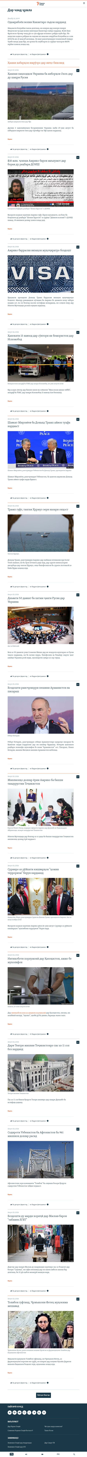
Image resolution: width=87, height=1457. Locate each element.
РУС (58, 1454)
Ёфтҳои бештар (43, 1395)
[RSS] (39, 1412)
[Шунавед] (26, 1454)
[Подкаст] (44, 1412)
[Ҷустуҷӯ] (74, 1454)
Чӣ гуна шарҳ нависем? (53, 1426)
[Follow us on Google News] (10, 1412)
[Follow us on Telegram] (34, 1412)
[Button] (18, 54)
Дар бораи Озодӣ (14, 1426)
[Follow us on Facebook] (15, 1412)
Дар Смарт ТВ (49, 1443)
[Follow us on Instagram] (24, 1412)
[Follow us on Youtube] (20, 1412)
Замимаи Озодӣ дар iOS (17, 1447)
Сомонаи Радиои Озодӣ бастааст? (20, 1431)
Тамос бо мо (48, 1431)
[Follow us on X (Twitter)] (29, 1412)
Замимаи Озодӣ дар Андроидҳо (20, 1443)
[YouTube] (42, 1454)
